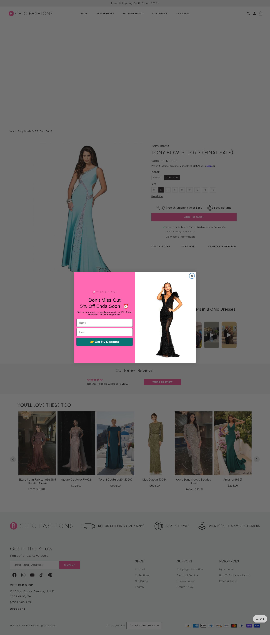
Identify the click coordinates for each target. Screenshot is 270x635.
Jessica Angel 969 (28, 623)
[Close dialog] (192, 276)
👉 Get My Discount (104, 342)
